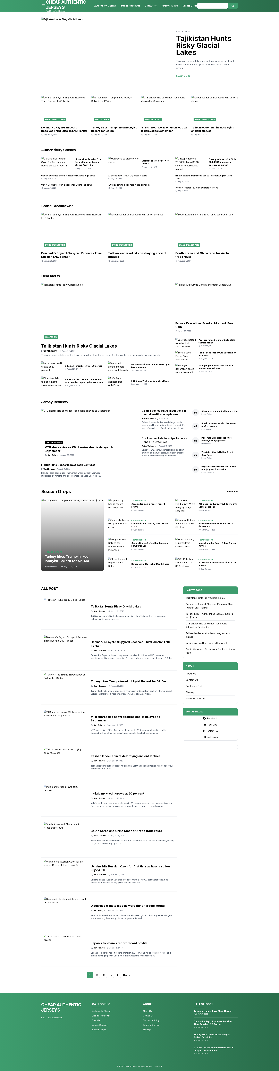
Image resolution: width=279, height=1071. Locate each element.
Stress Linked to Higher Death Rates (150, 564)
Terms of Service (195, 698)
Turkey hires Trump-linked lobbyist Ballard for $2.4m (67, 558)
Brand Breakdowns (130, 5)
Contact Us (192, 679)
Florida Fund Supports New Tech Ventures (68, 464)
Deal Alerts (151, 5)
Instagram (212, 737)
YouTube (212, 724)
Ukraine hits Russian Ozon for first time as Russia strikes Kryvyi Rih (88, 162)
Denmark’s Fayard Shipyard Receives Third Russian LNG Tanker (64, 129)
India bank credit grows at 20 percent (84, 366)
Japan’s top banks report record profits (119, 943)
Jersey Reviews (169, 5)
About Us (191, 673)
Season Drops (190, 5)
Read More (183, 76)
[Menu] (43, 5)
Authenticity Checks (105, 5)
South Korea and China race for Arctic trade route (126, 831)
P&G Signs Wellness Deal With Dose (150, 381)
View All (231, 491)
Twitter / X (212, 730)
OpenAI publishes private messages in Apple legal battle (68, 175)
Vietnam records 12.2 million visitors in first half (197, 187)
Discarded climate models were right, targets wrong (128, 905)
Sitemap (190, 692)
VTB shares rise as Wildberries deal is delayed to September (164, 129)
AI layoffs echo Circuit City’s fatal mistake (127, 175)
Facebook (212, 718)
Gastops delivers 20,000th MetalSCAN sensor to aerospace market (223, 162)
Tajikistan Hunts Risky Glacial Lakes (203, 45)
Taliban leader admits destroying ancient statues (125, 756)
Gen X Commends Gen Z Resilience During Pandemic (66, 185)
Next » (126, 975)
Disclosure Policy (195, 686)
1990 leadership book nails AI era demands (129, 185)
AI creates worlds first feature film (219, 411)
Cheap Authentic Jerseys (61, 1007)
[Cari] (233, 6)
